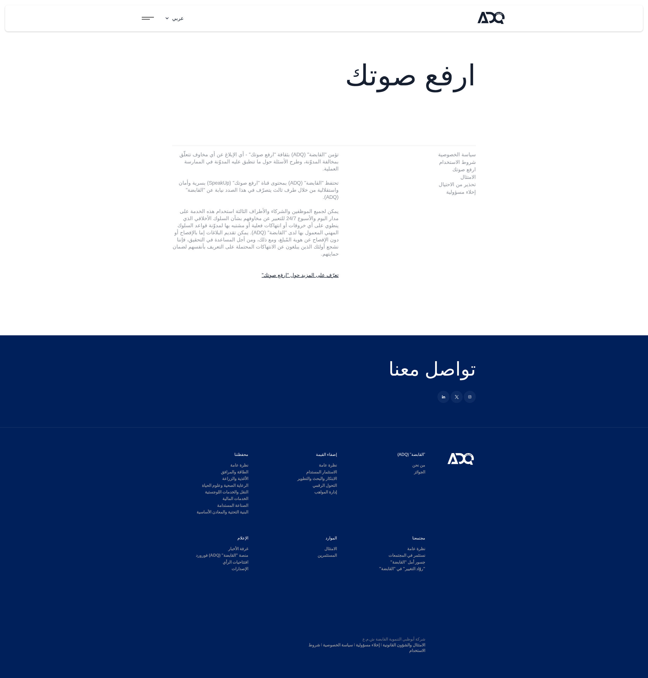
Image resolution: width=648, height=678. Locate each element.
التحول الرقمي (325, 485)
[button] (174, 18)
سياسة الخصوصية (457, 154)
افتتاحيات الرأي (235, 562)
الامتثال (468, 177)
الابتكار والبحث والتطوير (317, 478)
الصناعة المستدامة (232, 505)
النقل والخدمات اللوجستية (226, 492)
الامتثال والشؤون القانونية (404, 645)
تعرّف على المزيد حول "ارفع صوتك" (300, 275)
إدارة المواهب (325, 492)
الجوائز (419, 472)
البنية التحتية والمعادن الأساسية (222, 512)
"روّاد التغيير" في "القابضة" (402, 569)
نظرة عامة (328, 465)
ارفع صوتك (464, 169)
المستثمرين (327, 555)
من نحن (418, 465)
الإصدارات (240, 569)
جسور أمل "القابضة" (407, 562)
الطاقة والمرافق (234, 472)
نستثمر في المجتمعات (407, 555)
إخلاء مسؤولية (461, 192)
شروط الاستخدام (457, 162)
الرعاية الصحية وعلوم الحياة (225, 485)
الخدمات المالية (235, 498)
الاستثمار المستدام (321, 472)
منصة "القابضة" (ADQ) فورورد (222, 555)
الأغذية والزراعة (235, 478)
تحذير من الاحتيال (457, 184)
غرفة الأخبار (238, 549)
